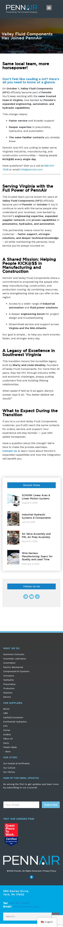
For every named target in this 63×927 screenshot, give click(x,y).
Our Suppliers (12, 703)
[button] (49, 7)
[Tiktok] (37, 596)
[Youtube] (31, 596)
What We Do (11, 648)
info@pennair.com (31, 169)
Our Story (10, 757)
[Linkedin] (25, 596)
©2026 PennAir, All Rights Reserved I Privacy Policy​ (31, 871)
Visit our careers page (18, 818)
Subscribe (50, 804)
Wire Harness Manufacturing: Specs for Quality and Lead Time (37, 556)
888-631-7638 (19, 903)
